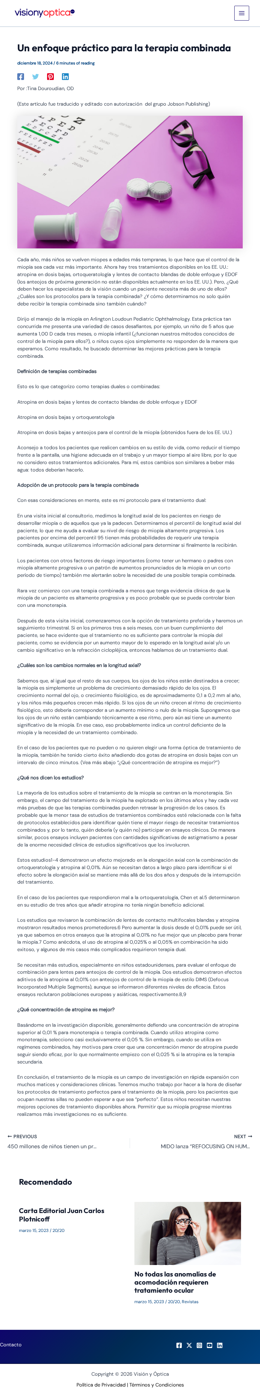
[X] (189, 1345)
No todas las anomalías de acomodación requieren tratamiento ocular (175, 1282)
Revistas (190, 1301)
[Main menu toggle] (241, 13)
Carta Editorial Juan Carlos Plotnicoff (61, 1214)
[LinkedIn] (220, 1345)
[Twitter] (35, 76)
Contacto (11, 1345)
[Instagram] (199, 1345)
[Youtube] (210, 1345)
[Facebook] (20, 76)
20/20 (58, 1230)
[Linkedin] (65, 76)
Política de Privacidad (101, 1385)
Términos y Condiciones (156, 1385)
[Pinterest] (50, 76)
